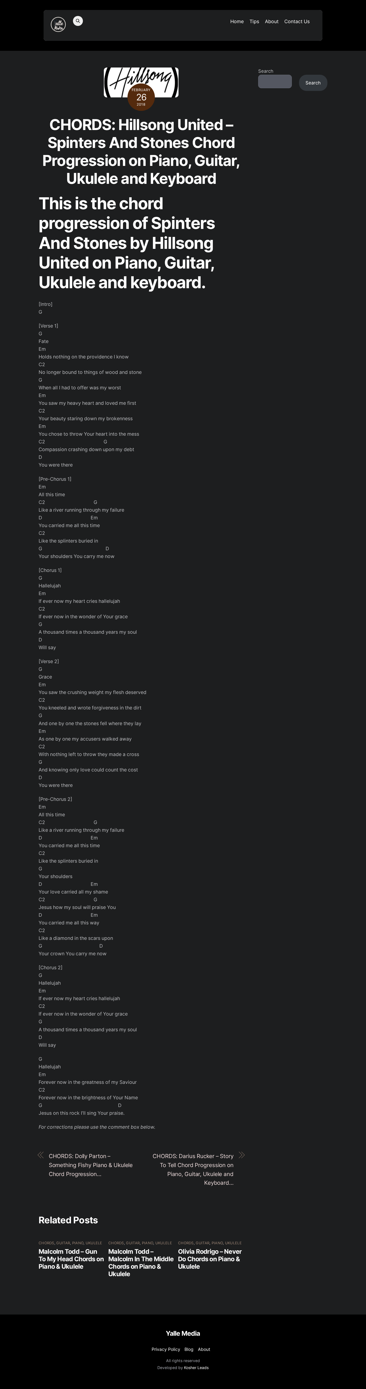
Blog (188, 1349)
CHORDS (46, 1243)
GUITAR (63, 1243)
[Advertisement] (292, 176)
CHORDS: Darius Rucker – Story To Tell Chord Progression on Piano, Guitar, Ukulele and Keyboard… (193, 1169)
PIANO (77, 1243)
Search (265, 71)
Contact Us (297, 21)
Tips (254, 21)
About (272, 21)
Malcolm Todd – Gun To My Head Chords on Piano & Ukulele (71, 1259)
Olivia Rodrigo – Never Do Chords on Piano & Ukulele (210, 1259)
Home (237, 21)
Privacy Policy (166, 1349)
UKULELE (94, 1243)
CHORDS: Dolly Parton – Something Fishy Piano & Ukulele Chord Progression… (91, 1165)
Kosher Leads (196, 1367)
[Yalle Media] (58, 29)
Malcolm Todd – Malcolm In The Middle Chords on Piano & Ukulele (141, 1263)
